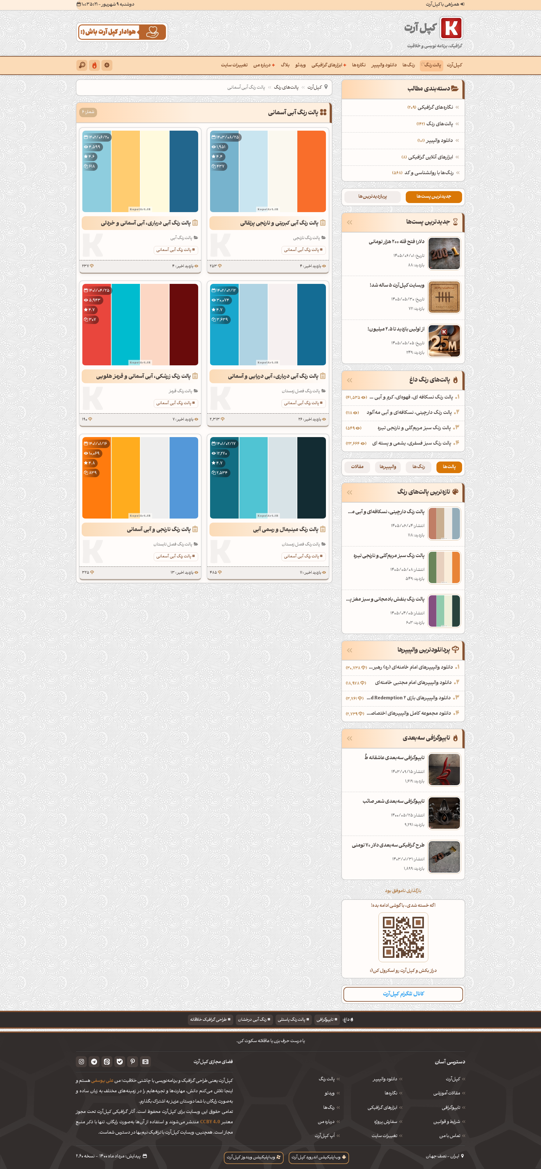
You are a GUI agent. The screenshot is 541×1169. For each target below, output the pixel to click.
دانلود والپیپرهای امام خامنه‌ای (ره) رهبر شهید (410, 667)
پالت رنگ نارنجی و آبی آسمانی (159, 530)
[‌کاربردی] (94, 65)
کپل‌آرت (454, 66)
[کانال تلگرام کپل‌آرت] (94, 1061)
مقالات (357, 467)
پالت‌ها (449, 467)
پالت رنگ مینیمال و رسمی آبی (285, 530)
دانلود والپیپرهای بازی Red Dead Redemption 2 (408, 698)
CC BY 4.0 (210, 1122)
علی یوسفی (102, 1081)
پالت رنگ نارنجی (306, 238)
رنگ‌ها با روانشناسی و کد (429, 173)
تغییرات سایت (234, 66)
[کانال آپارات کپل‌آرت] (145, 1061)
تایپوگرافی (325, 1020)
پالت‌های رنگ (286, 88)
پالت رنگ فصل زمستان (301, 391)
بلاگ (285, 66)
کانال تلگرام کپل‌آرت (403, 994)
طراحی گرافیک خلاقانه (208, 1020)
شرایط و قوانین (446, 1122)
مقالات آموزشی (446, 1093)
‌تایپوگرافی (451, 1108)
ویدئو (300, 66)
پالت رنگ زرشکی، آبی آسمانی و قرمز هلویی (143, 376)
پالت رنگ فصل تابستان (172, 544)
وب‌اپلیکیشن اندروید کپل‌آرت (316, 1157)
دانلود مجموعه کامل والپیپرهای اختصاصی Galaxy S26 (408, 713)
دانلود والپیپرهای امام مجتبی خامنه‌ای (413, 683)
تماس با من (449, 1136)
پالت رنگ (432, 66)
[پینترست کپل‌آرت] (132, 1061)
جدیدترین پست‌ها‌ (434, 197)
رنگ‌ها (409, 66)
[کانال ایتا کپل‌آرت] (106, 1061)
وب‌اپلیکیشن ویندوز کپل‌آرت (251, 1157)
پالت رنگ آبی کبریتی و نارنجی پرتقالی (279, 223)
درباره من (264, 65)
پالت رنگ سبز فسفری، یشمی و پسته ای (411, 443)
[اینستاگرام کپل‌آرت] (81, 1061)
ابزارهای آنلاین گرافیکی (428, 157)
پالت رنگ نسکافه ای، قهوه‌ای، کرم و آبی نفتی (410, 397)
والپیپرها (388, 467)
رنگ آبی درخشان (252, 1020)
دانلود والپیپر (384, 66)
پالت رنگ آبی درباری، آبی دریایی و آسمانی (273, 376)
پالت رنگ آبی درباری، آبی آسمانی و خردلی (146, 223)
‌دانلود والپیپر (436, 141)
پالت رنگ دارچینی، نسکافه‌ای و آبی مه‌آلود (409, 413)
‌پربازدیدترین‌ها (372, 197)
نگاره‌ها (359, 66)
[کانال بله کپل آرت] (119, 1061)
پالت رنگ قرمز (180, 391)
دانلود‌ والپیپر (385, 1079)
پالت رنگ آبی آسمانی (301, 250)
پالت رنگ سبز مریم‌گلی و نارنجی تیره (414, 428)
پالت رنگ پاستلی (291, 1020)
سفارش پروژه (385, 1122)
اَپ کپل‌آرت (325, 1136)
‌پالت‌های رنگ (435, 124)
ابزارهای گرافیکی (329, 65)
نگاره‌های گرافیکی (431, 107)
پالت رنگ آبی (181, 238)
